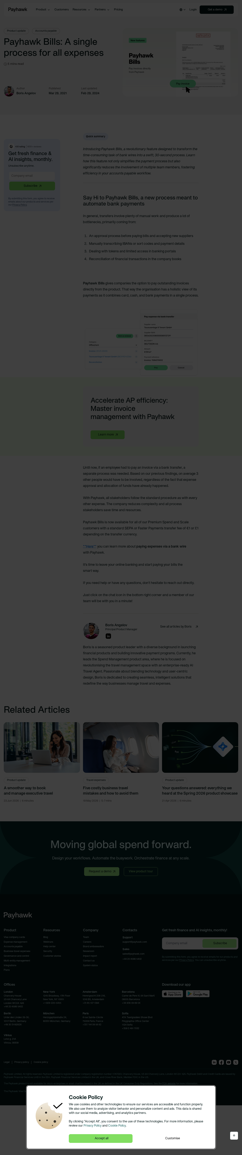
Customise (172, 1138)
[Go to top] (234, 1135)
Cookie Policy (117, 1125)
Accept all (101, 1138)
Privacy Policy (93, 1125)
